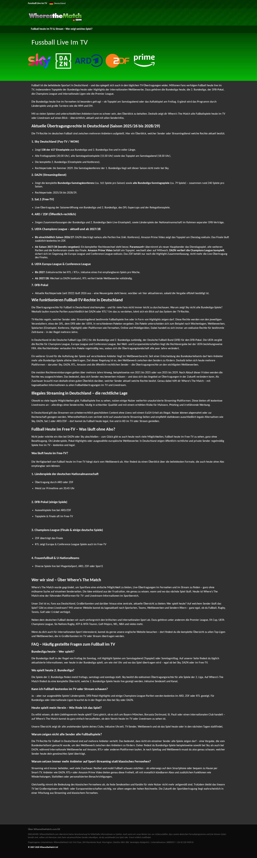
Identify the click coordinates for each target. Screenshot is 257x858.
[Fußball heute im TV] (55, 20)
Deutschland (60, 3)
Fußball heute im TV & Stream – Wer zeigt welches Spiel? (61, 29)
